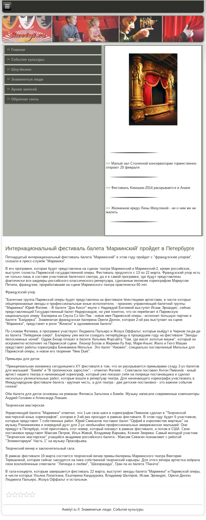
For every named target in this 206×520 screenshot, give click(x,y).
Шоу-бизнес (21, 69)
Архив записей (24, 89)
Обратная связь (25, 99)
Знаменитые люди (27, 79)
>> (108, 163)
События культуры (27, 60)
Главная (18, 50)
